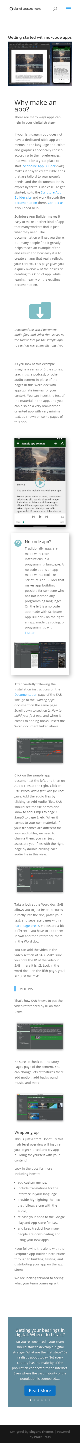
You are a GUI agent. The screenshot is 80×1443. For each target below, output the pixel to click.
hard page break (26, 926)
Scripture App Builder (39, 166)
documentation (25, 203)
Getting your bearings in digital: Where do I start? (40, 1332)
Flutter (30, 632)
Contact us (56, 203)
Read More (40, 1390)
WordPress (42, 1437)
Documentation (25, 694)
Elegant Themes (41, 1432)
